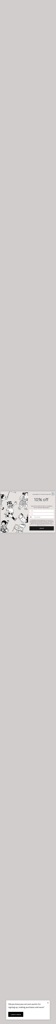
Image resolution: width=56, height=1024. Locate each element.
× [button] (48, 1002)
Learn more (16, 1014)
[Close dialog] (53, 494)
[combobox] (31, 517)
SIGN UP (41, 528)
